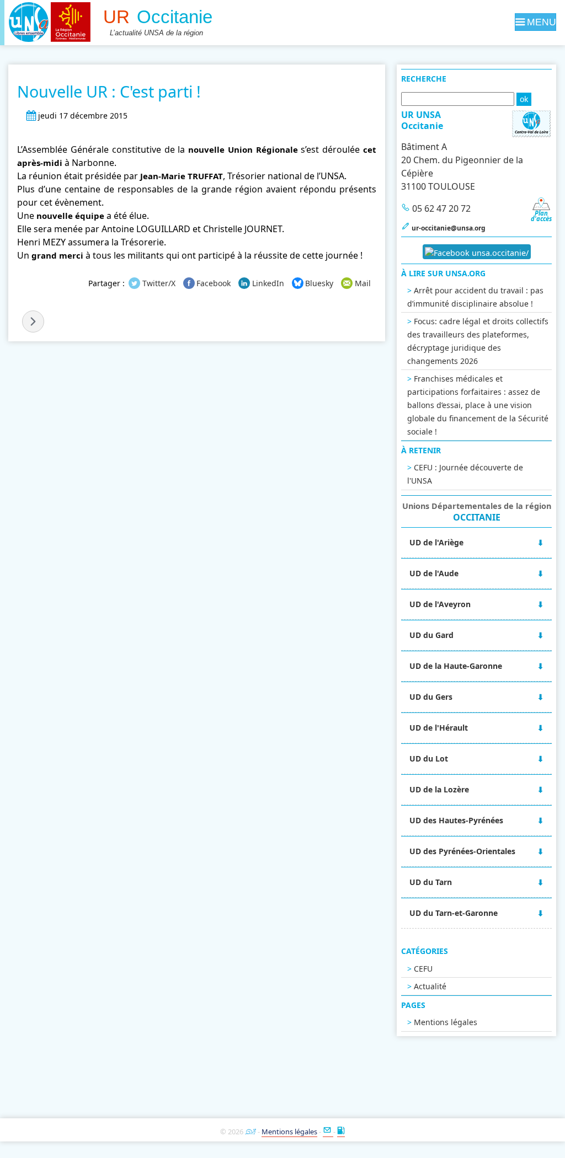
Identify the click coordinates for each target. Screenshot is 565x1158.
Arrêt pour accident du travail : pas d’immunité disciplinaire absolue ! (475, 297)
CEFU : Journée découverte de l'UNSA (465, 474)
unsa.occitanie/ (499, 253)
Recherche (423, 78)
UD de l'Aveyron (440, 604)
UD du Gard (431, 635)
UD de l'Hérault (438, 727)
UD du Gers (430, 696)
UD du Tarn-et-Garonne (453, 913)
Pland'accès (541, 216)
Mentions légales (445, 1022)
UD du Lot (428, 758)
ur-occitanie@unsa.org (449, 228)
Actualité (430, 986)
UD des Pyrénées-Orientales (462, 851)
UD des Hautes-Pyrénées (456, 820)
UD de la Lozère (439, 789)
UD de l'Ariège (436, 542)
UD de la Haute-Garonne (455, 666)
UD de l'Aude (434, 573)
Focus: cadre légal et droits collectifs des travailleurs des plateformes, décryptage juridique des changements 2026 (477, 341)
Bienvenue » (33, 321)
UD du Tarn (430, 882)
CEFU (423, 968)
